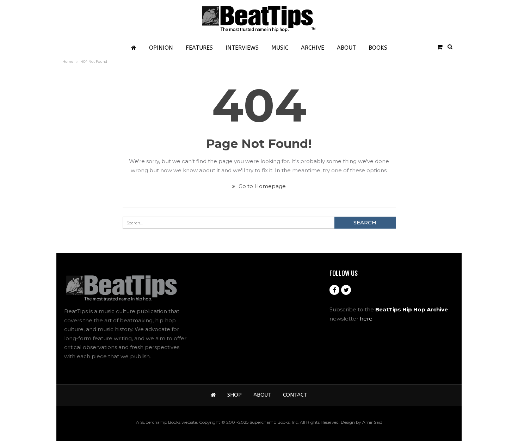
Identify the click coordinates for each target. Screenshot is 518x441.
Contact (295, 395)
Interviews (242, 47)
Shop (234, 395)
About (346, 47)
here (366, 318)
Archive (312, 47)
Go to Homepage (261, 186)
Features (199, 47)
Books (378, 47)
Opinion (161, 47)
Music (279, 47)
